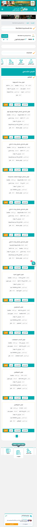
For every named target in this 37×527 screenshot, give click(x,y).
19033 (30, 39)
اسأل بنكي (12, 524)
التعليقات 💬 (25, 524)
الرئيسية (32, 23)
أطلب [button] (5, 105)
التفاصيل (25, 105)
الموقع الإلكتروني (19, 39)
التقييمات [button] (17, 105)
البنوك (27, 23)
